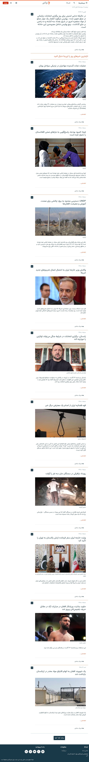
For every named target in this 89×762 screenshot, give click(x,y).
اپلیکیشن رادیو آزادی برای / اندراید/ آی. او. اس (77, 755)
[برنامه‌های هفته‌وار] (11, 3)
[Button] (79, 50)
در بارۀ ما (64, 751)
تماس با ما (85, 751)
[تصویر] (16, 3)
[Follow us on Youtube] (34, 751)
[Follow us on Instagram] (30, 751)
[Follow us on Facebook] (42, 751)
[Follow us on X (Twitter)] (38, 751)
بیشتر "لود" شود (59, 738)
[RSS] (26, 751)
